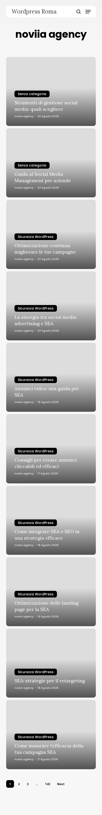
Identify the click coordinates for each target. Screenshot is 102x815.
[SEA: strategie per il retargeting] (51, 663)
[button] (88, 11)
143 (47, 784)
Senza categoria (32, 94)
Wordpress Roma (34, 11)
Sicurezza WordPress (36, 236)
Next (61, 784)
